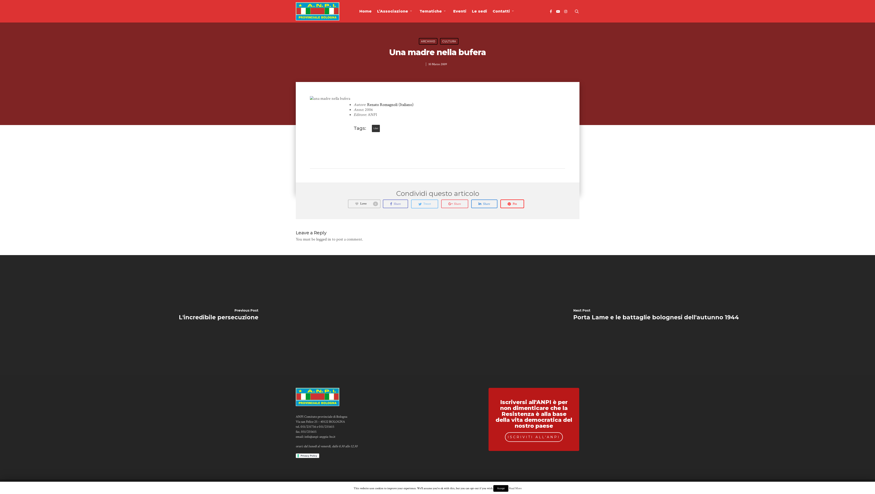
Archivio (428, 41)
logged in (323, 239)
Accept (501, 488)
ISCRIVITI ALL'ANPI (534, 437)
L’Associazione (392, 11)
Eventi (459, 11)
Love (368, 204)
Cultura (449, 41)
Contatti (501, 11)
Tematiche (430, 11)
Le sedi (479, 11)
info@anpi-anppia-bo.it (319, 437)
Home (365, 11)
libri (375, 128)
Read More (515, 488)
